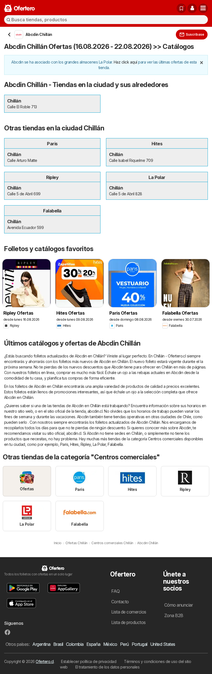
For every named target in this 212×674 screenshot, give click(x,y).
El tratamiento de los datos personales (107, 667)
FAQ (115, 591)
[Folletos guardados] (181, 8)
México (110, 644)
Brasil (58, 644)
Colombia (75, 644)
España (93, 644)
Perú (124, 644)
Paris (64, 444)
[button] (192, 8)
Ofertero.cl (45, 661)
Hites (74, 444)
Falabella (115, 444)
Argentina (41, 644)
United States (162, 644)
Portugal (139, 644)
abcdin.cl (95, 411)
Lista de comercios (128, 612)
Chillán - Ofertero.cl (169, 356)
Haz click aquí (125, 62)
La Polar (99, 444)
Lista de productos (128, 622)
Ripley (86, 444)
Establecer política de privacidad (88, 661)
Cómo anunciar (178, 605)
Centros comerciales (165, 438)
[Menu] (203, 8)
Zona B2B (173, 615)
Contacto (120, 601)
